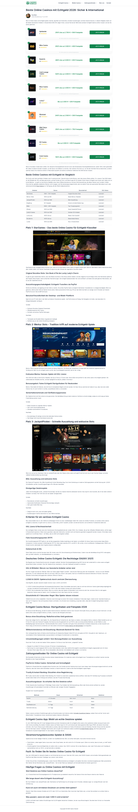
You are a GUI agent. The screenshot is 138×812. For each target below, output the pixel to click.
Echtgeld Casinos (63, 3)
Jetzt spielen (100, 32)
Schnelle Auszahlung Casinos (82, 713)
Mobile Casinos (76, 3)
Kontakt (109, 3)
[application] (69, 3)
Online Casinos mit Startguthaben (74, 625)
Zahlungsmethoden (89, 3)
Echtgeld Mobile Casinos (86, 728)
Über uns (101, 3)
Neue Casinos (40, 186)
